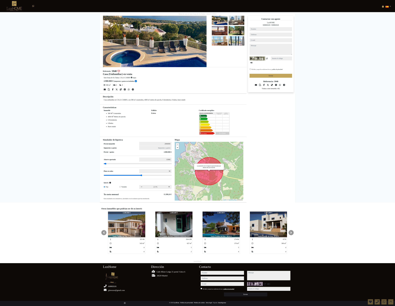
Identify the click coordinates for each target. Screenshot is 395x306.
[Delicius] (121, 89)
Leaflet (225, 200)
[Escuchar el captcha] (251, 63)
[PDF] (109, 89)
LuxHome (177, 302)
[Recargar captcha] (267, 59)
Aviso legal (209, 302)
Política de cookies (199, 302)
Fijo (107, 187)
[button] (103, 232)
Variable (124, 187)
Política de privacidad (186, 302)
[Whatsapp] (33, 6)
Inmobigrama (222, 302)
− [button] (177, 147)
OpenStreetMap (232, 200)
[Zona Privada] (383, 6)
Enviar (271, 76)
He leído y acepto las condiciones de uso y (267, 69)
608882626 (266, 25)
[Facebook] (113, 89)
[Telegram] (133, 89)
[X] (117, 89)
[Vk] (125, 89)
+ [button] (177, 144)
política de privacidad (277, 69)
